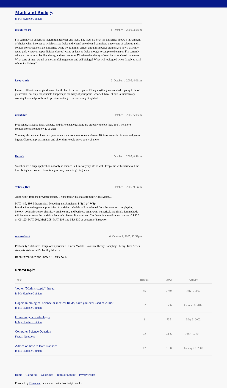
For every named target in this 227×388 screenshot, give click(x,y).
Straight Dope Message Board (18, 3)
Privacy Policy (87, 374)
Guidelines (47, 374)
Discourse (34, 383)
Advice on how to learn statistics (36, 346)
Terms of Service (66, 374)
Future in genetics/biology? (32, 317)
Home (18, 374)
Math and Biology (34, 12)
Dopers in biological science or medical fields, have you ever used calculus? (64, 303)
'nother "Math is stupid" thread (34, 288)
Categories (31, 374)
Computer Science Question (33, 331)
